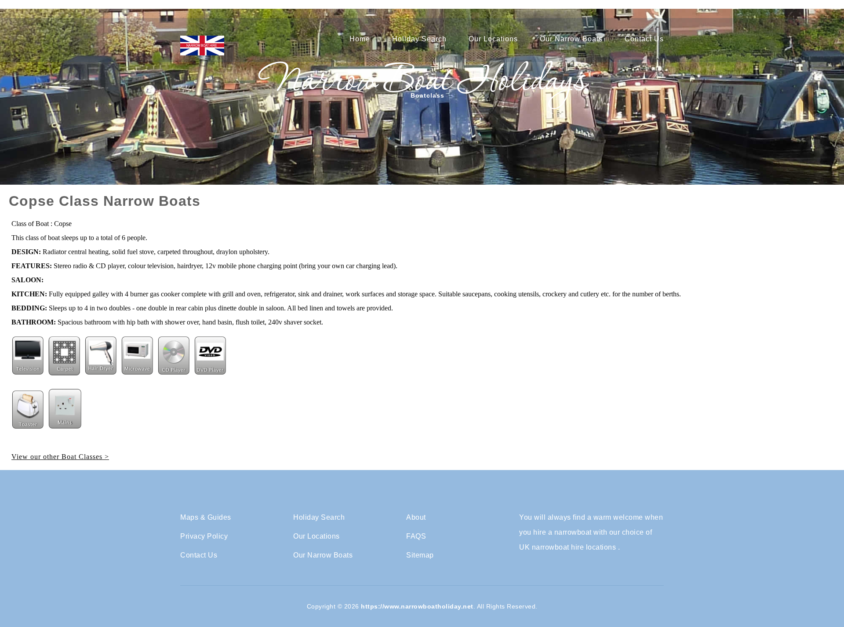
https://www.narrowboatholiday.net (417, 606)
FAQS (416, 536)
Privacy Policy (204, 536)
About (416, 517)
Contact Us (644, 39)
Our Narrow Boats (571, 39)
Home (359, 39)
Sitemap (420, 555)
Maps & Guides (205, 517)
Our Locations (493, 39)
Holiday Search (419, 39)
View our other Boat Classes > (60, 456)
